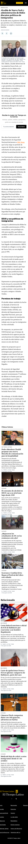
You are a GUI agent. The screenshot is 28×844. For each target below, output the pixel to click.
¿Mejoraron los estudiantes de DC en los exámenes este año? (12, 535)
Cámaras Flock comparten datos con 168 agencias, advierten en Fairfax (12, 717)
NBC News (21, 142)
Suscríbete (19, 2)
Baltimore (4, 623)
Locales (4, 488)
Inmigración (4, 7)
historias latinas (7, 447)
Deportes (13, 809)
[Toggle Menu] (25, 3)
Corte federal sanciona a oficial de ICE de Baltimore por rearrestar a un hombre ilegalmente (14, 628)
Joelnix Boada (5, 30)
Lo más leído (14, 817)
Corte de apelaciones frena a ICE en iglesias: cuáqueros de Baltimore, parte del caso (13, 672)
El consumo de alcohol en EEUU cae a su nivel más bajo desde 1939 (12, 492)
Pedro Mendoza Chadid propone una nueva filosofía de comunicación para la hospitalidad (12, 452)
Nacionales (14, 805)
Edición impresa (15, 824)
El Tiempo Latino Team (8, 470)
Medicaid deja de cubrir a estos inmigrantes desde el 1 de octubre (13, 758)
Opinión (13, 813)
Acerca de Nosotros (16, 828)
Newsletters (14, 820)
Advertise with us (15, 832)
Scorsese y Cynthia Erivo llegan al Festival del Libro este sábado (12, 575)
